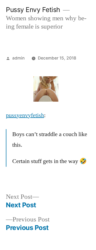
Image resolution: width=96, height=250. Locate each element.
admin (18, 58)
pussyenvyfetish (25, 115)
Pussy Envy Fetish (33, 10)
